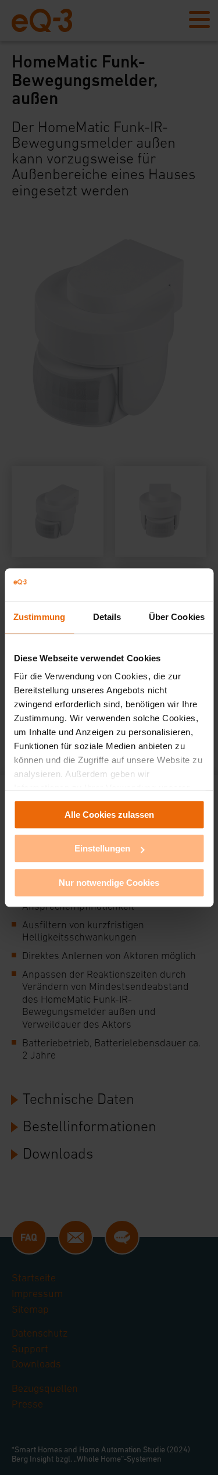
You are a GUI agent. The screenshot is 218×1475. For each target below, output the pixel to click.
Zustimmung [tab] (39, 617)
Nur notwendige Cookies (109, 883)
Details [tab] (107, 617)
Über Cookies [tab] (177, 617)
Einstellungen (102, 848)
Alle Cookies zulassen (109, 815)
